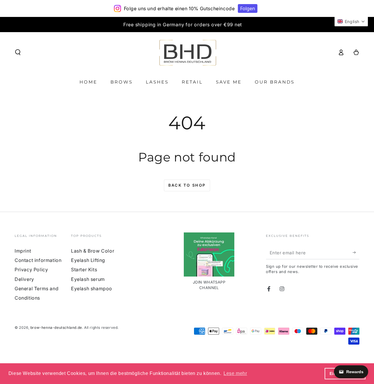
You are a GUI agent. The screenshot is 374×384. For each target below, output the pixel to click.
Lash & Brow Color (92, 251)
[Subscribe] (356, 252)
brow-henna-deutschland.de (56, 327)
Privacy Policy (31, 269)
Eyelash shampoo (91, 288)
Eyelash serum (88, 279)
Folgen (247, 8)
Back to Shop (187, 185)
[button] (17, 52)
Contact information (38, 260)
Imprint (23, 251)
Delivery (24, 279)
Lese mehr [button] (235, 373)
